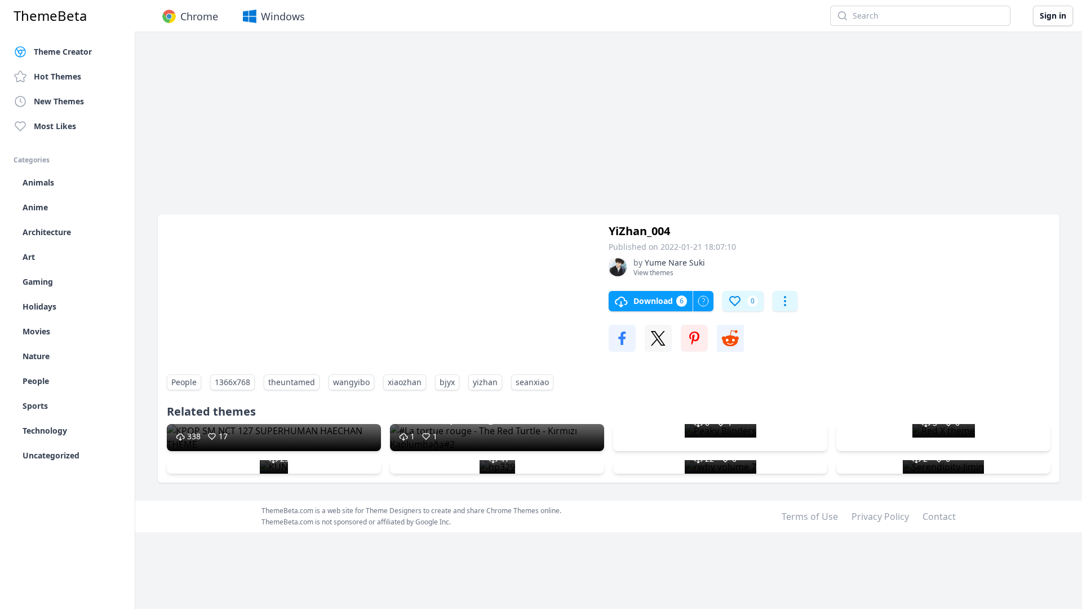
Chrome (199, 16)
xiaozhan (405, 382)
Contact (939, 516)
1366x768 (232, 382)
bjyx (447, 382)
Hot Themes (57, 76)
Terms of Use (810, 516)
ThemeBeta (50, 16)
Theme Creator (63, 51)
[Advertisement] (496, 129)
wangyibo (351, 382)
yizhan (485, 382)
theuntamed (291, 382)
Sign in (1053, 15)
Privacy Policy (880, 516)
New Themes (59, 101)
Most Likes (55, 126)
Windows (283, 16)
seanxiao (532, 382)
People (184, 382)
